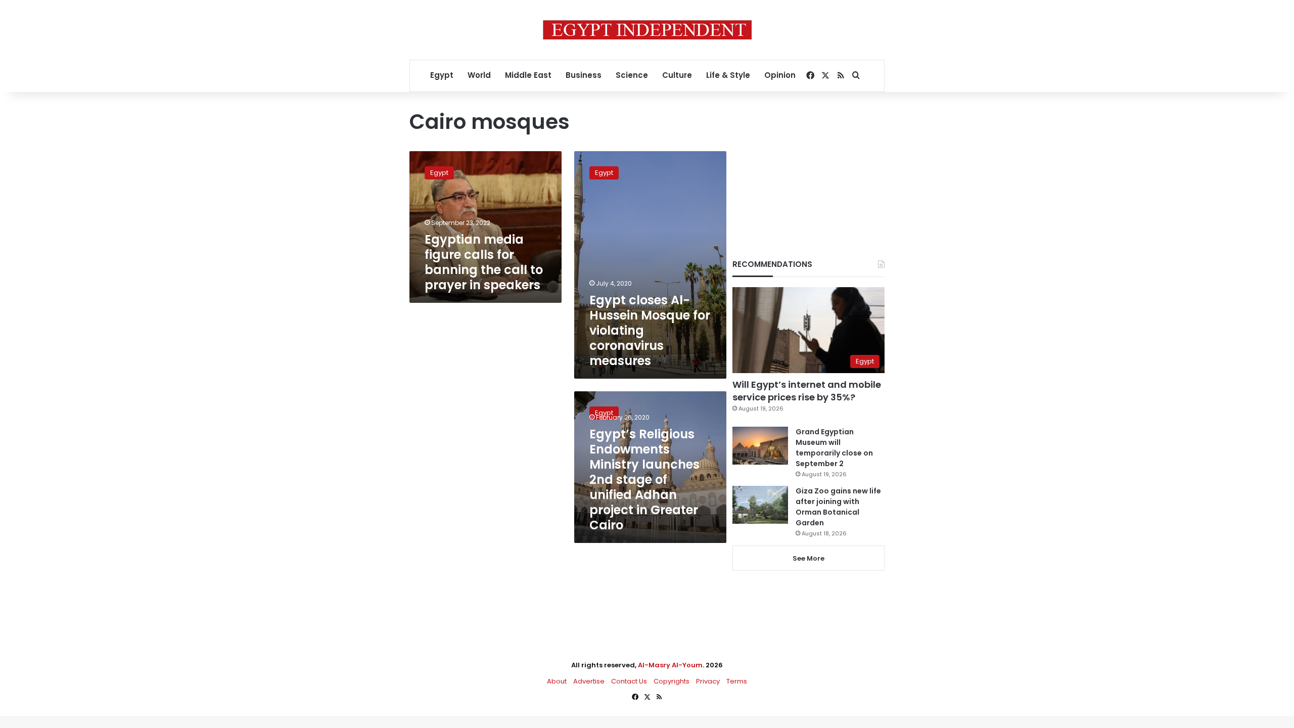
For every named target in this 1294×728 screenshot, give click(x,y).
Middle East (528, 75)
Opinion (780, 75)
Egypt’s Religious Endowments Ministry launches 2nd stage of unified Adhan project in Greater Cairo (644, 479)
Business (584, 75)
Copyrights (671, 681)
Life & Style (728, 75)
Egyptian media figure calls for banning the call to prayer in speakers (484, 262)
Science (632, 75)
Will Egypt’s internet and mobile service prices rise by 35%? (806, 390)
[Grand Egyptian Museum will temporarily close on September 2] (760, 446)
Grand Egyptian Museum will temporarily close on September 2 (834, 448)
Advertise (589, 681)
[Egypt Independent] (647, 29)
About (557, 681)
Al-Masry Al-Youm (670, 665)
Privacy (708, 681)
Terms (736, 681)
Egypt (441, 75)
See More (808, 558)
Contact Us (629, 681)
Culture (677, 75)
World (479, 75)
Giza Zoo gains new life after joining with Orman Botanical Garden (838, 507)
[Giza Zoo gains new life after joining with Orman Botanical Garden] (760, 505)
